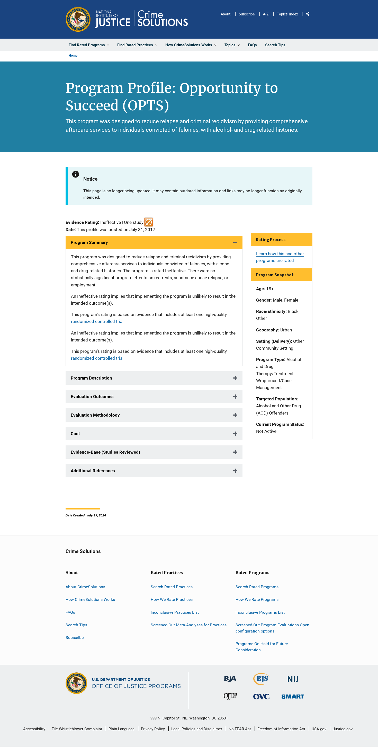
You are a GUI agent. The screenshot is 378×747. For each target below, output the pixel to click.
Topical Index (287, 14)
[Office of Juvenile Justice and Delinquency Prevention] (230, 697)
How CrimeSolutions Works (90, 599)
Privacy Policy (153, 729)
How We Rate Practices (172, 599)
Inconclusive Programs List (260, 612)
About (226, 14)
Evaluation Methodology (95, 415)
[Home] (141, 19)
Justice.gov (343, 729)
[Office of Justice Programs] (78, 19)
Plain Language (121, 729)
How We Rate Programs (257, 599)
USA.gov (319, 729)
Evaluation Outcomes (92, 396)
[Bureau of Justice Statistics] (261, 683)
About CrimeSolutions (85, 586)
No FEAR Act (240, 729)
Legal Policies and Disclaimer (196, 729)
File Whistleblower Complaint (77, 729)
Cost (75, 433)
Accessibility (34, 729)
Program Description (91, 378)
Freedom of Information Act (281, 729)
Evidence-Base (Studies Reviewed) (105, 452)
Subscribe (247, 14)
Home (73, 55)
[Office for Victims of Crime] (261, 696)
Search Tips (76, 624)
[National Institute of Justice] (293, 677)
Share (309, 14)
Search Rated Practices (172, 586)
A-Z (266, 14)
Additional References (93, 470)
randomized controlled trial (97, 321)
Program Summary (89, 242)
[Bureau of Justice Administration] (230, 676)
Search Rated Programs (257, 586)
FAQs (70, 612)
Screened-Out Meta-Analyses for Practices (189, 624)
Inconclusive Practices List (175, 612)
